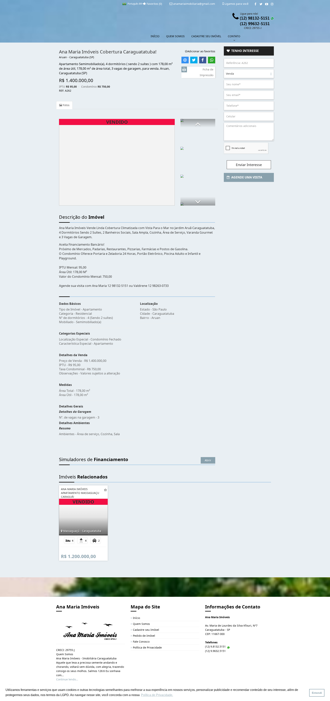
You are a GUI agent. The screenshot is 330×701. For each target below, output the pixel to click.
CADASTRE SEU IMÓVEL (206, 36)
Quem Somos (141, 624)
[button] (197, 123)
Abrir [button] (208, 460)
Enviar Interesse (249, 164)
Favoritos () (154, 4)
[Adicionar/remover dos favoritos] (105, 490)
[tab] (249, 51)
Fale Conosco (141, 641)
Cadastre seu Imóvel (145, 630)
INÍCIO (155, 36)
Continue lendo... (67, 679)
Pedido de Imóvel (143, 635)
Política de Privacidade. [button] (157, 695)
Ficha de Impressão (206, 72)
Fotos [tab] (66, 105)
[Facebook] (255, 4)
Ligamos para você (236, 4)
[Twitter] (261, 4)
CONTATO (234, 36)
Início (136, 618)
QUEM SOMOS (175, 36)
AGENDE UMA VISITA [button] (246, 177)
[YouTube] (266, 4)
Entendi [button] (317, 692)
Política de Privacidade (147, 647)
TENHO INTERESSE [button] (244, 51)
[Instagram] (272, 4)
